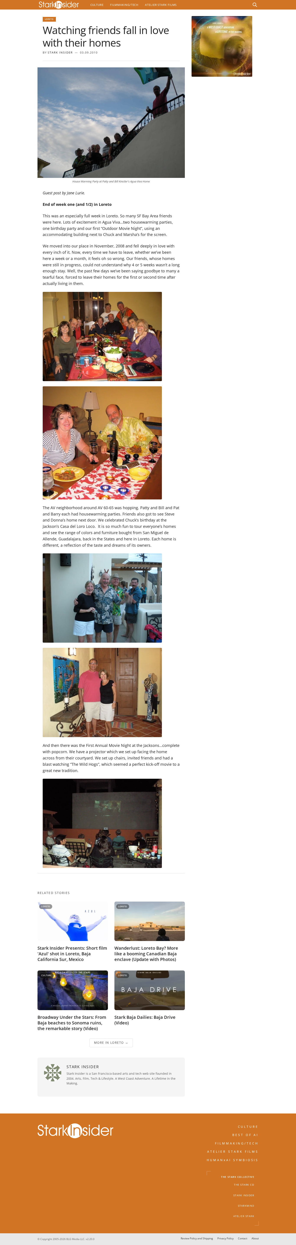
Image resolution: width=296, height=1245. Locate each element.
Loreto (49, 19)
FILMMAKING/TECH (237, 1143)
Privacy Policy (225, 1238)
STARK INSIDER (243, 1195)
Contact (242, 1238)
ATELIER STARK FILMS (233, 1152)
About (255, 1238)
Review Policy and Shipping (197, 1238)
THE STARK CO (244, 1184)
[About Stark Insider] (222, 46)
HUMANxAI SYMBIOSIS (233, 1160)
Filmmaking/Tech (124, 5)
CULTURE (248, 1127)
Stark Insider (60, 52)
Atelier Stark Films (161, 5)
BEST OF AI (245, 1135)
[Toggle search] (255, 5)
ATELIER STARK (243, 1216)
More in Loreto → (111, 1043)
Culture (97, 5)
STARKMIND (246, 1205)
